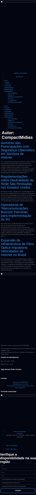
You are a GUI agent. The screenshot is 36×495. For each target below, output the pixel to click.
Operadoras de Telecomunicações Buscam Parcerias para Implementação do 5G (16, 212)
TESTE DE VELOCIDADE (15, 102)
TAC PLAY (11, 98)
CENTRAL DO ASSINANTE (15, 97)
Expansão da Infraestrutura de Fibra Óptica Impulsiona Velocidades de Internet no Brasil (17, 247)
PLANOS (6, 82)
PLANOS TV (7, 84)
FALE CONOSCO (12, 93)
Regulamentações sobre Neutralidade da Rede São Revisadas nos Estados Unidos (17, 182)
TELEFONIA (7, 86)
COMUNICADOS (9, 87)
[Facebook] (3, 374)
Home (6, 80)
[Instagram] (8, 374)
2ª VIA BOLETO (12, 100)
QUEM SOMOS (8, 89)
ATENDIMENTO (8, 91)
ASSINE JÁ (11, 95)
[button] (18, 104)
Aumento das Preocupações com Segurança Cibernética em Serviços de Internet (18, 150)
